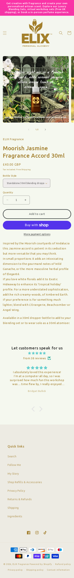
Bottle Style (10, 175)
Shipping (13, 507)
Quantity (8, 192)
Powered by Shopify (41, 564)
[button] (5, 33)
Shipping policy (34, 570)
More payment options (37, 234)
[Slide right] (45, 129)
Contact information (58, 570)
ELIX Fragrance (21, 564)
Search (12, 456)
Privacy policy (15, 570)
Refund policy (63, 564)
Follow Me (14, 464)
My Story (13, 473)
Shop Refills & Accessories (25, 482)
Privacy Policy (16, 490)
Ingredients (15, 516)
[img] (37, 353)
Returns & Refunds (20, 499)
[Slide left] (28, 129)
